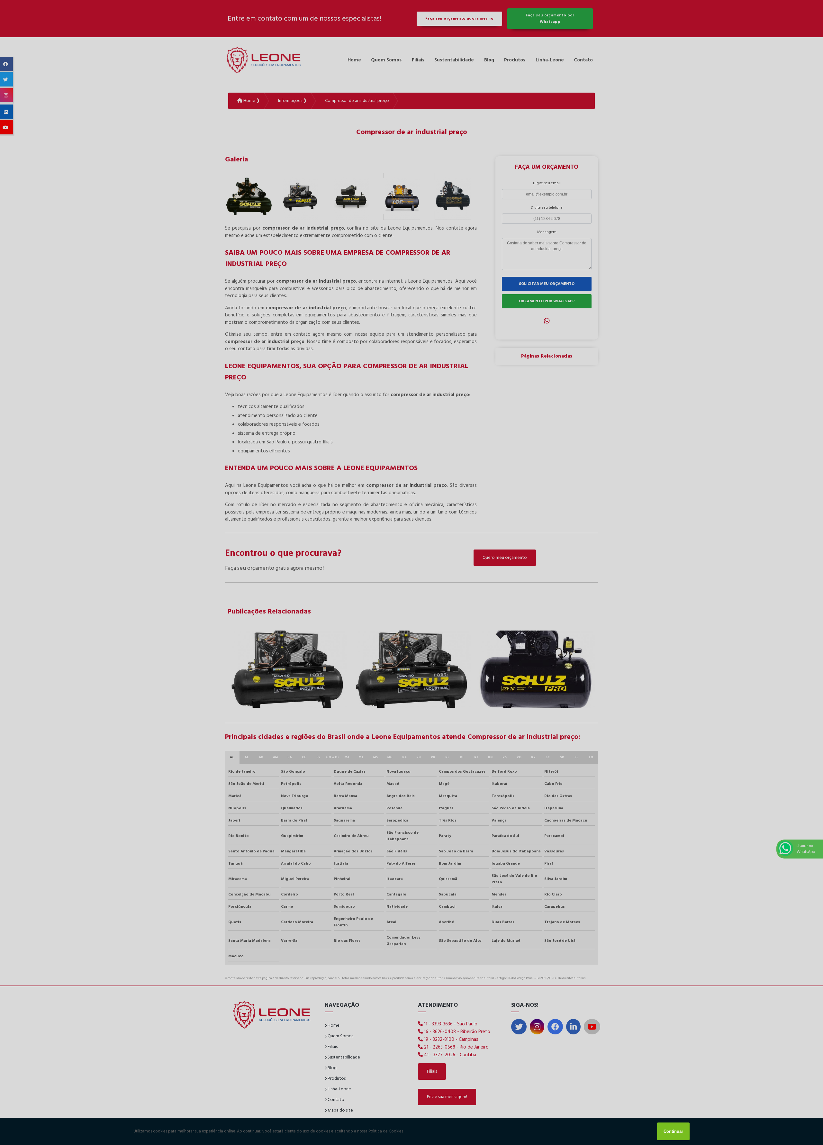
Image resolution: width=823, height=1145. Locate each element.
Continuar (673, 1131)
